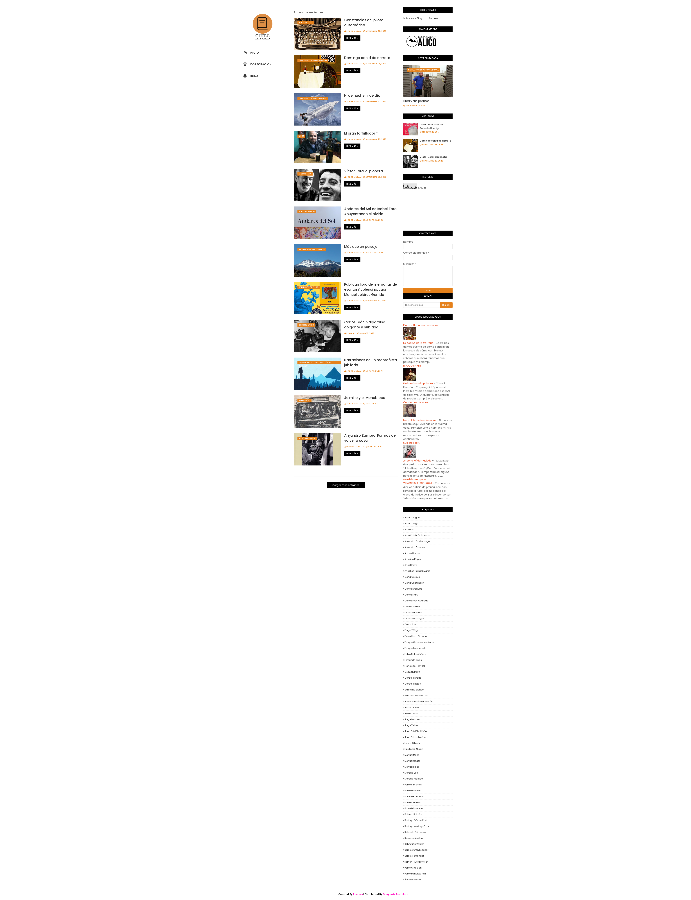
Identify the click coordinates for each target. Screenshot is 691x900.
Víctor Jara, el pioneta (363, 171)
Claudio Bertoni (413, 612)
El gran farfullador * (361, 133)
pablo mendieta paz (415, 873)
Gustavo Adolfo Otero (416, 695)
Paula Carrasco (413, 802)
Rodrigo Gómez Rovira (417, 820)
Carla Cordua (412, 576)
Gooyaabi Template (395, 894)
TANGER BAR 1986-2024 (417, 483)
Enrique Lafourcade (415, 648)
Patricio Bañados (414, 796)
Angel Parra (411, 565)
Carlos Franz (411, 594)
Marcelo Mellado (414, 778)
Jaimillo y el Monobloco (364, 397)
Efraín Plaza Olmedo (416, 636)
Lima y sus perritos (416, 101)
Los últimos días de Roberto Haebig (431, 126)
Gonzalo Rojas (413, 683)
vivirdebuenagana (414, 479)
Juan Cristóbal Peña (416, 731)
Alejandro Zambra (415, 547)
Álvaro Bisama (413, 879)
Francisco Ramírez (415, 665)
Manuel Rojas (412, 766)
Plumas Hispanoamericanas (420, 325)
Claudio (351, 333)
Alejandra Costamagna (418, 541)
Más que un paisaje (360, 246)
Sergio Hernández (414, 855)
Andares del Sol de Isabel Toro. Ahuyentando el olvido (370, 211)
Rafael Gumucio (414, 808)
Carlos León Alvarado (416, 600)
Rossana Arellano (414, 838)
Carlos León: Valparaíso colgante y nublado (364, 325)
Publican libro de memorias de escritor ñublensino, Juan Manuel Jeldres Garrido (370, 289)
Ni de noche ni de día (362, 95)
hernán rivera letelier (416, 861)
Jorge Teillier (411, 725)
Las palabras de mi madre (419, 420)
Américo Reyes (413, 559)
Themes (358, 894)
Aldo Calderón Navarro (417, 535)
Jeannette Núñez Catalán (419, 701)
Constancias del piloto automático (363, 23)
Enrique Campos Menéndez (420, 642)
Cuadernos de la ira (415, 402)
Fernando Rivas (413, 660)
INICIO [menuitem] (254, 53)
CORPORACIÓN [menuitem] (261, 64)
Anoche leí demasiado (417, 460)
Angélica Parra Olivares (417, 570)
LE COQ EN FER (412, 365)
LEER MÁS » (352, 38)
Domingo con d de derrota (367, 57)
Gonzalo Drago (413, 677)
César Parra (411, 624)
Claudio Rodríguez (415, 618)
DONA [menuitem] (254, 76)
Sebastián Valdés (414, 844)
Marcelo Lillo (411, 772)
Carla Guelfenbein (414, 582)
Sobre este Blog (412, 18)
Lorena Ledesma (355, 446)
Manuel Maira (412, 754)
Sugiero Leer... (411, 443)
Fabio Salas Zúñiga (415, 654)
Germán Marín (413, 671)
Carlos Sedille (412, 606)
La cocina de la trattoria (418, 343)
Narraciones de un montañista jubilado (370, 363)
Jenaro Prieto (412, 707)
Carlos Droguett (413, 588)
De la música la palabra (418, 383)
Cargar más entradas (345, 485)
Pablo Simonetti (413, 784)
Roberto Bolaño (413, 814)
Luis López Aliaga (414, 749)
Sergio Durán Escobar (416, 849)
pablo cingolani (413, 867)
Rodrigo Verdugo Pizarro (418, 826)
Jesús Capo (411, 713)
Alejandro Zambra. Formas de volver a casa (370, 438)
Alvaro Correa (412, 553)
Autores (433, 18)
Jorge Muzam (354, 31)
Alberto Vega (412, 523)
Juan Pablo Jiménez (416, 737)
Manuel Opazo (412, 760)
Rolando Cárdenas (415, 832)
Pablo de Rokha (413, 790)
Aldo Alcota (411, 529)
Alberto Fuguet (412, 517)
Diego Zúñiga (412, 630)
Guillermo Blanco (414, 689)
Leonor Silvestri (413, 743)
